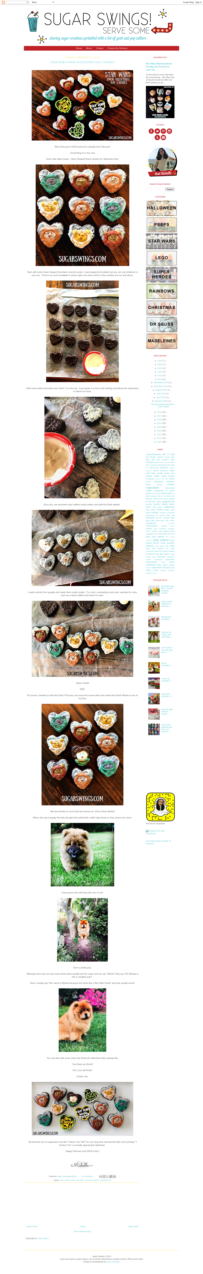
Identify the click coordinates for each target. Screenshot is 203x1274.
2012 (159, 434)
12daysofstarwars (153, 454)
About (89, 48)
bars (172, 460)
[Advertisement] (82, 1206)
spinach (166, 551)
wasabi (148, 568)
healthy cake (169, 510)
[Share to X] (107, 1176)
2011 (159, 438)
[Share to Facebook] (111, 1176)
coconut (159, 484)
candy (160, 473)
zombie (154, 573)
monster (171, 529)
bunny (156, 470)
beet (158, 465)
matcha (164, 526)
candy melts (152, 476)
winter (148, 570)
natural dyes (168, 531)
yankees (171, 570)
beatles (167, 462)
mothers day (156, 531)
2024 (159, 361)
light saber (170, 520)
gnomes (149, 504)
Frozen (167, 457)
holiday (154, 512)
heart (148, 512)
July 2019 (161, 394)
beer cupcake (151, 465)
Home (79, 48)
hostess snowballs (167, 513)
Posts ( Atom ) (43, 1238)
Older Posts (133, 1226)
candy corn (169, 473)
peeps (161, 536)
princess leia (70, 1180)
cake (172, 470)
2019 (159, 379)
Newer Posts (31, 1226)
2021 (159, 372)
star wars (80, 1180)
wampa (171, 565)
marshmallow (151, 526)
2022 (159, 368)
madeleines (151, 523)
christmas (158, 481)
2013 (159, 431)
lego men (150, 520)
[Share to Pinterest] (114, 1176)
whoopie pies (168, 568)
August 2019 (161, 390)
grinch (160, 507)
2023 (159, 364)
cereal (171, 479)
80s (147, 457)
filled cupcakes (151, 496)
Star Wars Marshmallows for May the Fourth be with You (159, 66)
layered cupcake (162, 518)
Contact (99, 48)
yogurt (148, 573)
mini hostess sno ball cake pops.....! (167, 650)
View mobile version (82, 1231)
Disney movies (156, 457)
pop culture (161, 540)
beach (162, 462)
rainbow (150, 545)
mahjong (171, 523)
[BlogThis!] (104, 1176)
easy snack (156, 493)
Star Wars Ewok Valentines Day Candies (82, 62)
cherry (148, 482)
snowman (149, 551)
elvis (172, 493)
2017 (159, 416)
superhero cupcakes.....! (166, 695)
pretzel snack (159, 543)
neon (156, 534)
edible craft (166, 493)
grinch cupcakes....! (166, 664)
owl (173, 534)
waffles (165, 565)
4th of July (168, 454)
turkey (171, 562)
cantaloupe (150, 479)
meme (172, 526)
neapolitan (150, 534)
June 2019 (161, 397)
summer (161, 556)
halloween (169, 507)
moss (148, 531)
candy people (167, 476)
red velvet (159, 546)
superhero (170, 559)
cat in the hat (162, 479)
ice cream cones (163, 515)
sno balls (170, 548)
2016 (159, 420)
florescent (170, 496)
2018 (159, 412)
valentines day (105, 1180)
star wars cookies (92, 1180)
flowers (149, 499)
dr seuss (170, 491)
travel (163, 562)
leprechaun (160, 520)
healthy (160, 510)
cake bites (150, 473)
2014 (159, 427)
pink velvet (170, 537)
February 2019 (161, 401)
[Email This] (100, 1176)
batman (157, 462)
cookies (170, 484)
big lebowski (165, 465)
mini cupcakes (160, 529)
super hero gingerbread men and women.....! (166, 728)
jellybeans (150, 518)
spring (171, 551)
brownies (164, 468)
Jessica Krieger (113, 1262)
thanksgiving (151, 562)
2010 (159, 442)
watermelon (157, 568)
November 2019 (161, 386)
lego (172, 518)
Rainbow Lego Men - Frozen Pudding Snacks (167, 589)
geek (159, 502)
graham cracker (161, 504)
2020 (159, 375)
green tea (151, 507)
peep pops (151, 537)
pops (172, 540)
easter (148, 493)
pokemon (149, 540)
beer (172, 462)
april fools (155, 460)
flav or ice (162, 496)
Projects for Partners (117, 48)
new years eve (165, 534)
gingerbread (168, 501)
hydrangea (150, 515)
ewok (62, 1180)
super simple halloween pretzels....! (166, 603)
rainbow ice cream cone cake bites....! (166, 634)
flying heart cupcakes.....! (166, 618)
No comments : (88, 1176)
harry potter (151, 510)
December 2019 (161, 382)
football (155, 499)
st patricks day (152, 554)
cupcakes (152, 487)
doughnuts (159, 491)
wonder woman (159, 570)
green (171, 504)
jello (173, 515)
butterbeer (164, 471)
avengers (165, 460)
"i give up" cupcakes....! (166, 680)
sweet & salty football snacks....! (167, 711)
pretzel (149, 543)
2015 (159, 423)
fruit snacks (164, 499)
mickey (149, 528)
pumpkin (170, 543)
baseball (149, 462)
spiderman (158, 551)
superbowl (158, 559)
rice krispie (157, 548)
